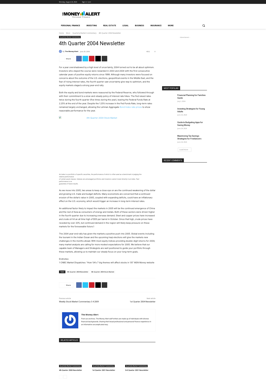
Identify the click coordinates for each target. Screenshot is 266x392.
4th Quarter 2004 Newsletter (77, 272)
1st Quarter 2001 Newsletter (103, 370)
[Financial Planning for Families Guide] (169, 98)
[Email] (98, 58)
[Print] (104, 58)
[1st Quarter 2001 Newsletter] (107, 356)
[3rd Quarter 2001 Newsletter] (140, 356)
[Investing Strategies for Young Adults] (169, 112)
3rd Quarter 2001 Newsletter (136, 370)
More (68, 33)
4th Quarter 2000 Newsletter (70, 370)
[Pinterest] (201, 2)
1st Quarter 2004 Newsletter (142, 301)
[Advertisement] (153, 14)
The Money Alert (71, 51)
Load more (183, 149)
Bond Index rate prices (131, 107)
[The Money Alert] (61, 51)
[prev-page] (60, 377)
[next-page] (65, 377)
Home (61, 33)
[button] (203, 25)
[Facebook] (197, 2)
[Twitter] (205, 2)
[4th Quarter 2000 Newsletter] (74, 356)
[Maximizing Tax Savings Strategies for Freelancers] (169, 139)
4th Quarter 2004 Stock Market (102, 272)
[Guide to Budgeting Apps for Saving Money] (169, 126)
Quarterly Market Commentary (84, 33)
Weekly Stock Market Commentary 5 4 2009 (79, 301)
